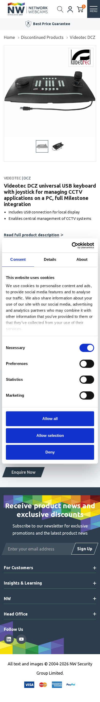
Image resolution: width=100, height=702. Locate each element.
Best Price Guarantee (51, 24)
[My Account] (70, 9)
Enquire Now (23, 472)
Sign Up (84, 548)
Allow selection (50, 435)
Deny (50, 452)
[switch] (86, 364)
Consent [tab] (18, 259)
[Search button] (60, 9)
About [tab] (82, 259)
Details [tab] (50, 259)
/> (6, 49)
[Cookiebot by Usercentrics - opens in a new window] (72, 245)
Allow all (50, 418)
